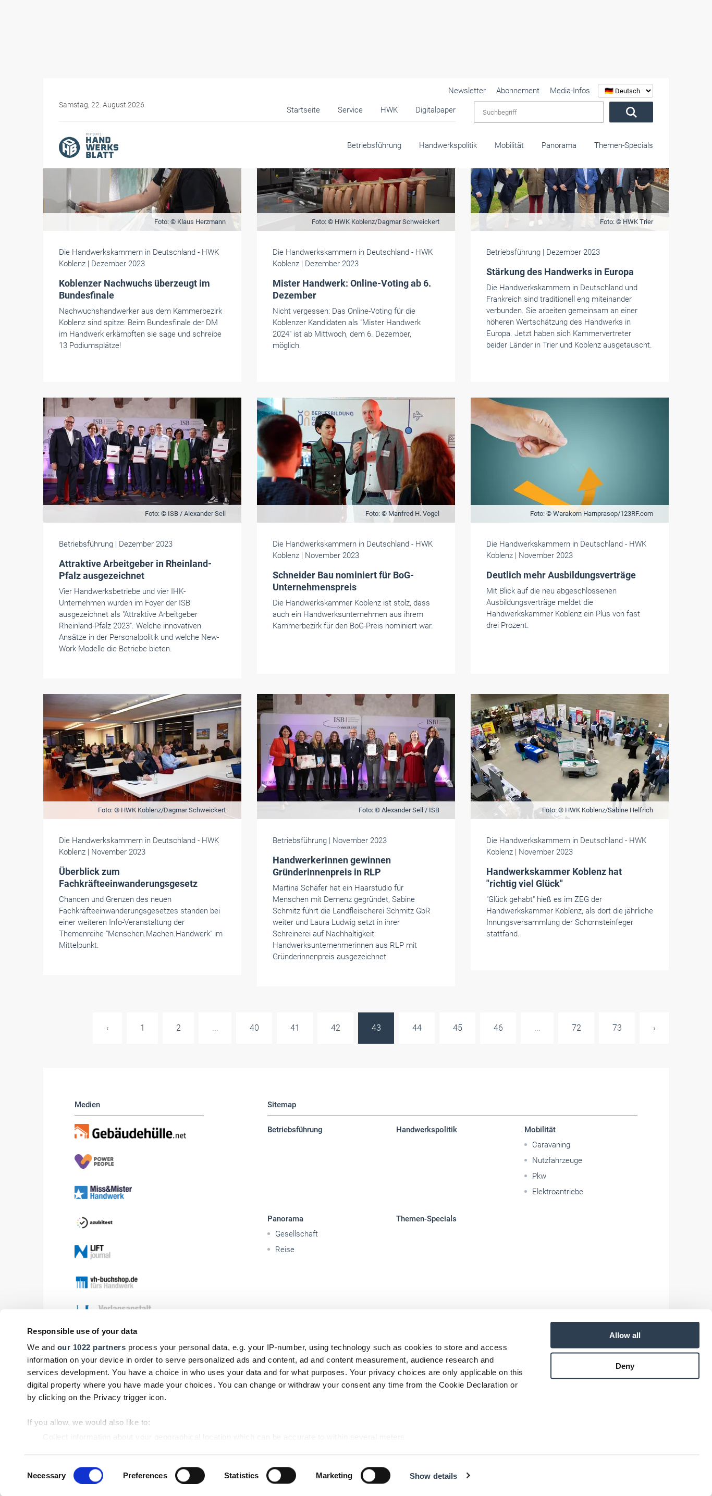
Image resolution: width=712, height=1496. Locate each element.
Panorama (559, 145)
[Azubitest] (139, 1222)
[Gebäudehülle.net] (139, 1131)
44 (417, 1028)
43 (376, 1028)
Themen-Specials (623, 145)
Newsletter (467, 90)
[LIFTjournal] (139, 1252)
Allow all (625, 1335)
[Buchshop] (139, 1282)
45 (457, 1028)
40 (254, 1028)
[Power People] (139, 1161)
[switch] (190, 1475)
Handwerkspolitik (448, 145)
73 (617, 1028)
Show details (433, 1475)
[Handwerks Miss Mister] (139, 1191)
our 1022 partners (91, 1347)
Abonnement (517, 90)
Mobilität (509, 145)
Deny (625, 1365)
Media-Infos (570, 90)
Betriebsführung (374, 145)
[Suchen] (631, 112)
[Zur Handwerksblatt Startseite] (88, 145)
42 (335, 1028)
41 (295, 1028)
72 (576, 1028)
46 (498, 1028)
